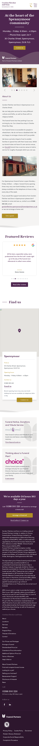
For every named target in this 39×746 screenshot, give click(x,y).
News (4, 682)
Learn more (9, 478)
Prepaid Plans (6, 630)
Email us (7, 386)
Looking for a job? (8, 670)
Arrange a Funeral (19, 515)
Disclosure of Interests (9, 679)
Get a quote (10, 216)
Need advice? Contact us (19, 520)
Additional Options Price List (11, 653)
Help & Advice (6, 659)
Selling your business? (9, 673)
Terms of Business (8, 656)
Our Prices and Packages (10, 641)
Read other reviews (19, 284)
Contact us (19, 48)
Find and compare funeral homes (13, 667)
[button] (11, 278)
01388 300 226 (9, 383)
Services (5, 624)
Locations (5, 621)
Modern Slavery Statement (12, 734)
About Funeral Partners (9, 664)
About (4, 618)
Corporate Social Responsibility (13, 737)
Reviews (5, 627)
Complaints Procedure (10, 740)
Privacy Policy (7, 731)
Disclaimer (28, 731)
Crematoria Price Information (12, 650)
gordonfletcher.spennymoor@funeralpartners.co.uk (19, 206)
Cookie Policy (18, 731)
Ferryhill (7, 147)
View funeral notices (12, 442)
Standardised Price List (9, 647)
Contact (4, 636)
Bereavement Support (9, 676)
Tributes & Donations (9, 633)
